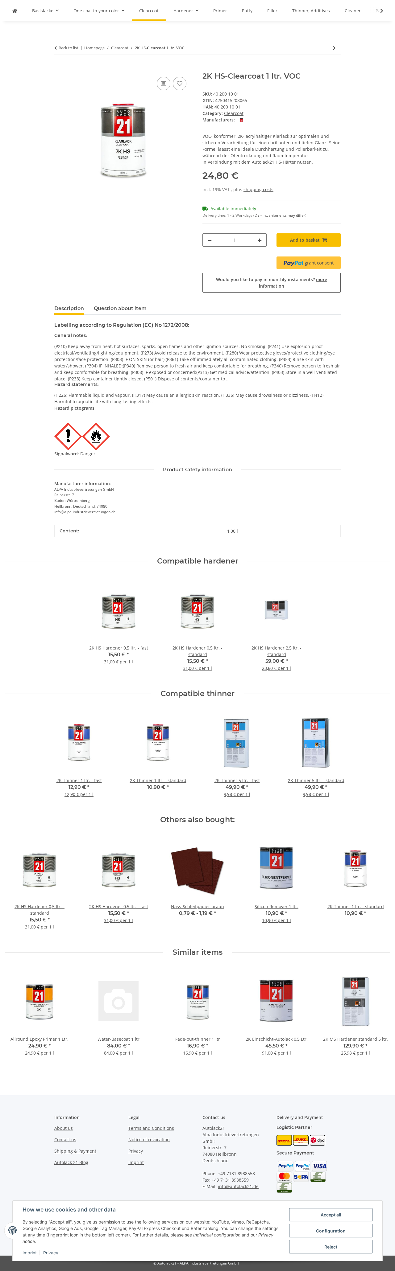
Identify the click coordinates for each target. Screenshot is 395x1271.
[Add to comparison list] (163, 83)
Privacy (50, 1252)
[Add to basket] (59, 68)
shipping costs (258, 189)
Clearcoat (233, 113)
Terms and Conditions (151, 1128)
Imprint (30, 1252)
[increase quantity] (259, 240)
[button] (377, 10)
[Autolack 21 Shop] (15, 10)
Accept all (331, 1214)
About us (63, 1128)
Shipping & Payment (75, 1151)
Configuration (331, 1230)
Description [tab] (69, 308)
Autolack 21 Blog (71, 1162)
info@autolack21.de (238, 1186)
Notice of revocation (149, 1139)
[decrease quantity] (209, 240)
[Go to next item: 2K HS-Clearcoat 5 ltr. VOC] (334, 48)
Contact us (65, 1139)
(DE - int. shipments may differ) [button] (279, 215)
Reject (330, 1246)
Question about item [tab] (120, 308)
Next (380, 886)
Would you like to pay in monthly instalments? (271, 283)
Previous (15, 886)
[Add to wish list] (179, 83)
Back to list (68, 48)
